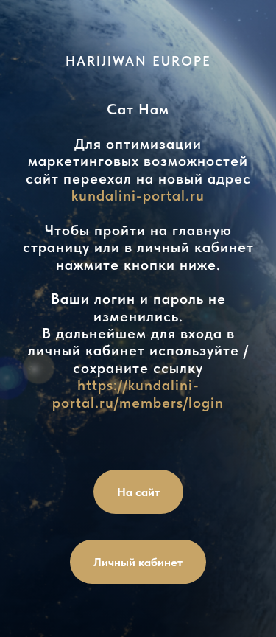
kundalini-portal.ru (138, 195)
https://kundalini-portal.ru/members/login (138, 393)
